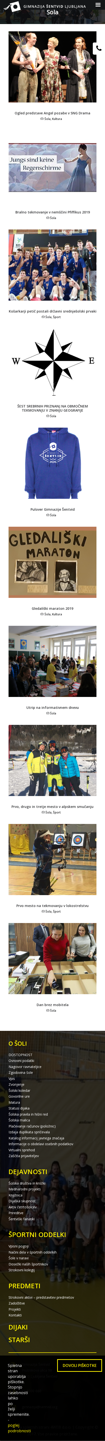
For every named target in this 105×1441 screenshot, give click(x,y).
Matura (14, 1102)
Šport (57, 317)
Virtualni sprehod (22, 1150)
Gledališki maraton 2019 (52, 608)
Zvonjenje (16, 1084)
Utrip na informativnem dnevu (52, 707)
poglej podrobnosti (19, 1428)
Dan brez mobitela (53, 1004)
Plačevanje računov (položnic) (32, 1126)
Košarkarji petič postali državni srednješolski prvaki (52, 311)
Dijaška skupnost (22, 1201)
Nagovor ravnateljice (25, 1066)
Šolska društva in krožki (27, 1183)
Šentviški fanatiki (22, 1219)
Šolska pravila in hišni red (28, 1114)
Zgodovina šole (21, 1072)
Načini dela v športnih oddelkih (33, 1252)
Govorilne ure (19, 1096)
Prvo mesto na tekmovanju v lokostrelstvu (52, 905)
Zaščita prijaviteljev (24, 1155)
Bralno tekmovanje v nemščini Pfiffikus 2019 (52, 212)
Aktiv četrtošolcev (23, 1207)
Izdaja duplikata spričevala (29, 1132)
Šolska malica (19, 1120)
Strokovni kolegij (22, 1270)
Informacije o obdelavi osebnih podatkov (41, 1144)
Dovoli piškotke (79, 1365)
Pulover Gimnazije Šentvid (53, 509)
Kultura (57, 119)
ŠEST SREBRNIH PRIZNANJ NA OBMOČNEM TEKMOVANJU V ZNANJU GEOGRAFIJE (52, 408)
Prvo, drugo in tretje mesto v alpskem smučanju (52, 806)
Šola (47, 119)
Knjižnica (15, 1195)
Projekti (15, 1309)
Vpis (12, 1078)
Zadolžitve (17, 1303)
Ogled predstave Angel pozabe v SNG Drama (52, 113)
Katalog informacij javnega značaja (36, 1138)
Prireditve (16, 1213)
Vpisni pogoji (19, 1246)
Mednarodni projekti (25, 1189)
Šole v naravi (19, 1258)
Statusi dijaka (19, 1108)
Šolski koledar (19, 1090)
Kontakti (15, 1315)
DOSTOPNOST (20, 1054)
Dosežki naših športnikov (28, 1264)
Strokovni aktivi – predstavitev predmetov (41, 1297)
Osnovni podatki (21, 1060)
